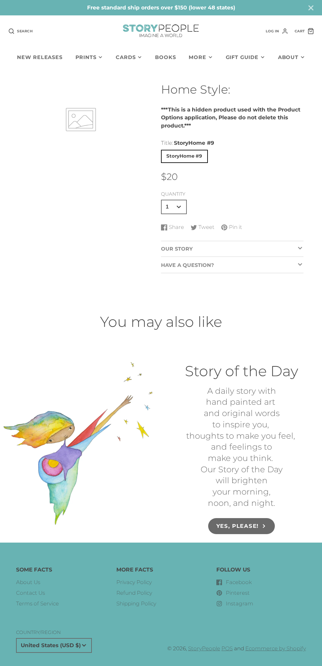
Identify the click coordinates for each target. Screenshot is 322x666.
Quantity (173, 194)
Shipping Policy (136, 603)
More (197, 57)
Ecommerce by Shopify (275, 648)
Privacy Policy (134, 582)
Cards (126, 57)
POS (227, 648)
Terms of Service (37, 603)
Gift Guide (242, 57)
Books (165, 57)
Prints (86, 57)
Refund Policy (134, 593)
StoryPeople (204, 648)
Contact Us (30, 593)
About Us (28, 582)
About (288, 57)
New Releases (40, 57)
